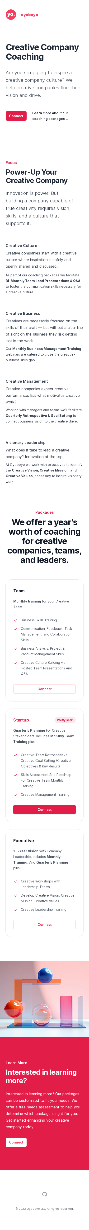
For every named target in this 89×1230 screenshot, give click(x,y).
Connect (16, 116)
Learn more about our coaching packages (50, 116)
